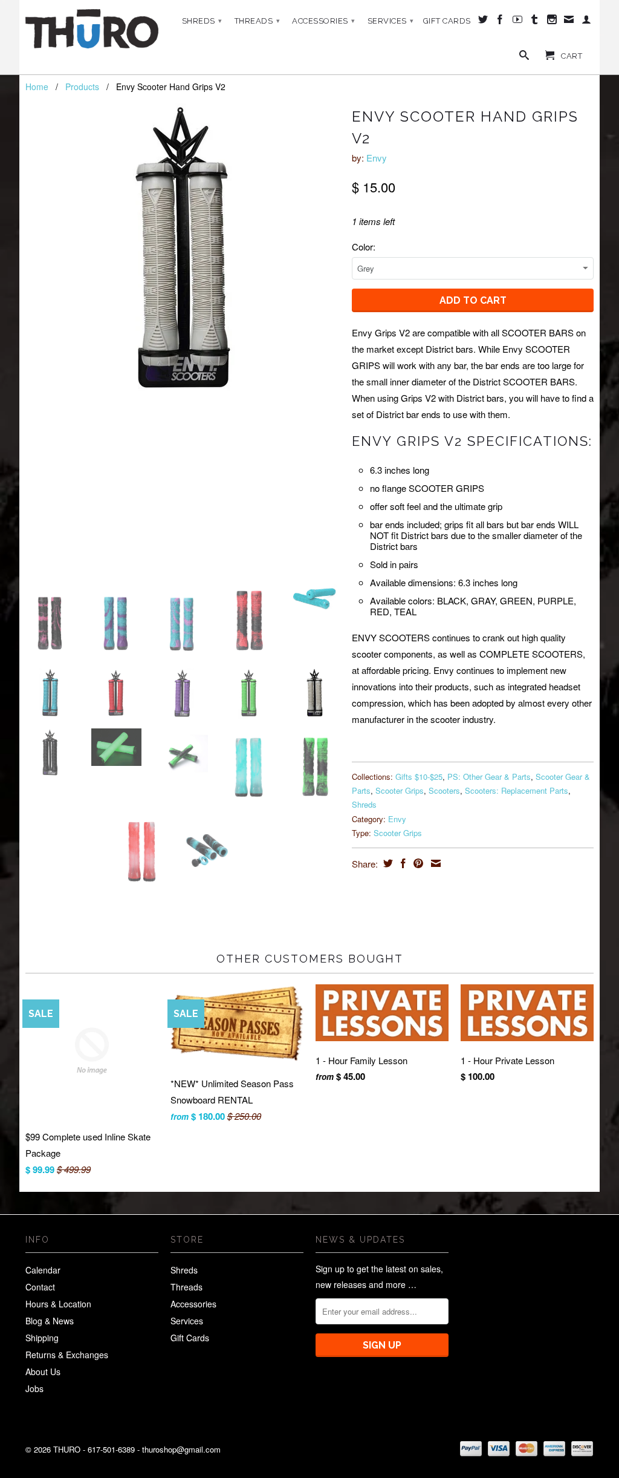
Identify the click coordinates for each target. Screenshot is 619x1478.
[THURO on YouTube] (518, 22)
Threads (257, 20)
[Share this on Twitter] (386, 863)
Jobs (34, 1388)
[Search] (524, 57)
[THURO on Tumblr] (535, 22)
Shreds (202, 20)
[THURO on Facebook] (500, 22)
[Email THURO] (569, 22)
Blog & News (49, 1321)
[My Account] (587, 22)
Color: (363, 246)
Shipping (42, 1338)
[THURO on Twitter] (483, 22)
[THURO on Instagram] (552, 22)
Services (391, 20)
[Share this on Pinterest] (416, 863)
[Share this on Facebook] (401, 863)
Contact (40, 1287)
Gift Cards (447, 20)
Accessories (323, 20)
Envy (376, 157)
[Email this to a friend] (434, 863)
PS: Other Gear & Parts (489, 776)
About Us (42, 1371)
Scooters (444, 790)
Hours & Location (58, 1304)
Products (82, 86)
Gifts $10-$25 (418, 776)
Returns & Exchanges (66, 1355)
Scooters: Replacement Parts (516, 790)
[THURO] (91, 28)
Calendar (42, 1270)
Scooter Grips (399, 790)
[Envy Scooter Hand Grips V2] (182, 254)
